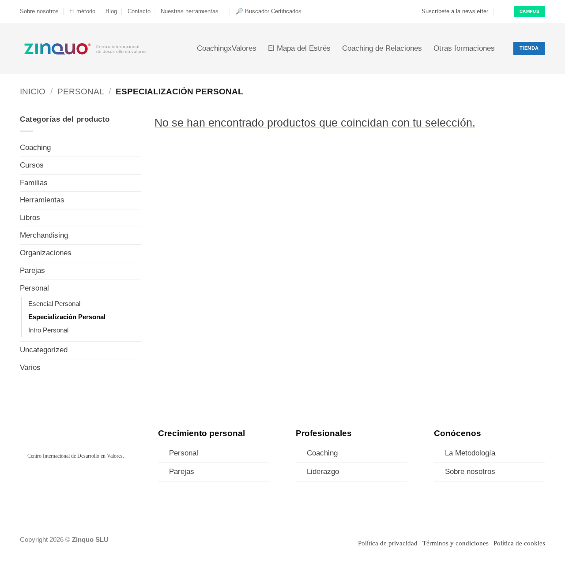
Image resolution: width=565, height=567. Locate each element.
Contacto (139, 11)
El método (82, 11)
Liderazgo (323, 471)
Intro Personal (48, 330)
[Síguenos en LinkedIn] (90, 481)
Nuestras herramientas (189, 11)
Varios (30, 367)
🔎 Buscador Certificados (268, 11)
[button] (451, 11)
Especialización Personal (66, 317)
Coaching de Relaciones (382, 48)
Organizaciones (46, 253)
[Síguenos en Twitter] (75, 481)
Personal (80, 91)
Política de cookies (519, 543)
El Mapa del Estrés (299, 48)
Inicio (32, 91)
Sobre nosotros (39, 11)
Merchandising (44, 235)
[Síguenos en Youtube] (104, 481)
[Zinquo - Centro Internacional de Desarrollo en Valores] (85, 48)
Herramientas (42, 200)
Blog (111, 11)
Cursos (32, 165)
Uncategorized (44, 350)
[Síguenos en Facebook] (46, 481)
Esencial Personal (54, 303)
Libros (30, 217)
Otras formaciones (464, 48)
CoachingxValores (226, 48)
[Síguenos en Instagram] (61, 481)
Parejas (32, 270)
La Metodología (470, 453)
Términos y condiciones (455, 543)
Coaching (35, 147)
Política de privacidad (388, 543)
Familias (34, 183)
